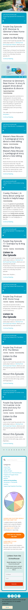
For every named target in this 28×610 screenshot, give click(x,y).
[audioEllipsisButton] (25, 21)
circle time (5, 248)
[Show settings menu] (22, 77)
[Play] (3, 21)
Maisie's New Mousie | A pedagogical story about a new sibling (13, 139)
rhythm (6, 478)
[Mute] (19, 77)
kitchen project (8, 471)
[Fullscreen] (25, 77)
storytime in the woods (10, 482)
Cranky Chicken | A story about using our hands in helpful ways (13, 195)
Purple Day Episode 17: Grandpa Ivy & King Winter (14, 243)
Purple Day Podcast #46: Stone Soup (12, 297)
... (6, 114)
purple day (5, 34)
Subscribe (14, 584)
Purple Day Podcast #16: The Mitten (12, 348)
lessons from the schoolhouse (13, 473)
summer (6, 484)
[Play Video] (2, 77)
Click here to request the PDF (14, 535)
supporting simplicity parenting (12, 486)
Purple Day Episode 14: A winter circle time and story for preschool (12, 406)
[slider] (12, 77)
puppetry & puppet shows (8, 91)
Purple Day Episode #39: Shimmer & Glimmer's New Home (13, 29)
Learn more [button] (5, 603)
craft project (7, 469)
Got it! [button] (7, 607)
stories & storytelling (13, 34)
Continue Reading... (8, 58)
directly (18, 260)
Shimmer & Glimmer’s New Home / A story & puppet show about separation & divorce (14, 85)
